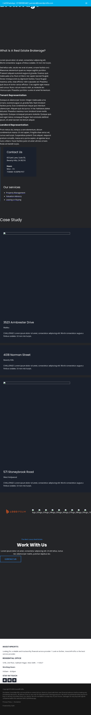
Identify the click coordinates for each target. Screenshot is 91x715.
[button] (10, 559)
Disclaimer (17, 702)
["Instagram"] (9, 680)
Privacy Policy (7, 702)
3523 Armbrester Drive (18, 322)
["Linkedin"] (14, 680)
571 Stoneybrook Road (18, 472)
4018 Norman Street (17, 355)
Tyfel (12, 706)
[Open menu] (86, 3)
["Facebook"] (5, 680)
